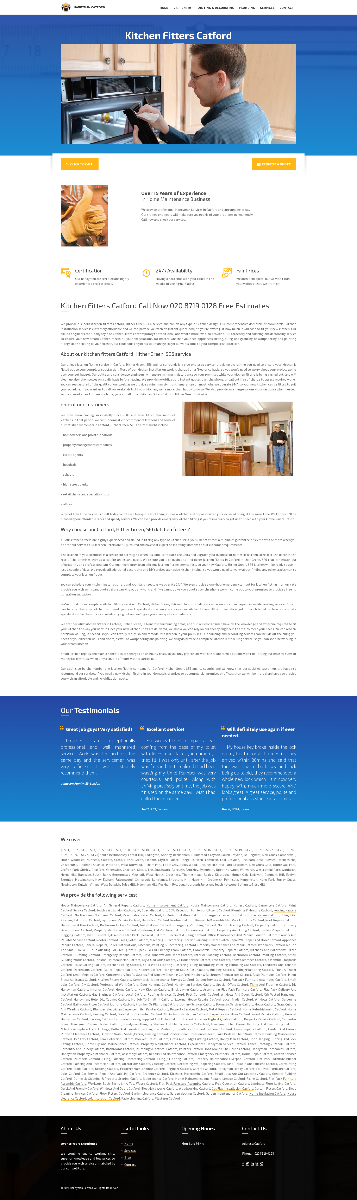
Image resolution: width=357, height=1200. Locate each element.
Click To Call (81, 164)
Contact (287, 8)
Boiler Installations (122, 945)
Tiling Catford (249, 930)
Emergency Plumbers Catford (219, 1054)
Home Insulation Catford (267, 1093)
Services (267, 8)
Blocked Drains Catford (151, 1039)
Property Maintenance (213, 945)
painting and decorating (268, 334)
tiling (229, 339)
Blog (127, 1157)
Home (164, 8)
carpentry (238, 334)
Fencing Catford (156, 1034)
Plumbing (247, 8)
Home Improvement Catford (167, 905)
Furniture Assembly (187, 1083)
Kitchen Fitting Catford (124, 965)
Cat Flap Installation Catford (232, 1088)
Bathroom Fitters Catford (119, 925)
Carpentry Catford (268, 925)
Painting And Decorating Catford (271, 1024)
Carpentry (183, 8)
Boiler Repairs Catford (120, 970)
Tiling (193, 965)
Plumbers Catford (87, 1059)
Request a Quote (276, 164)
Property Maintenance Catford (163, 1044)
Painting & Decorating (215, 8)
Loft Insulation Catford (103, 1098)
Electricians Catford (265, 915)
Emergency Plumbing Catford (194, 925)
